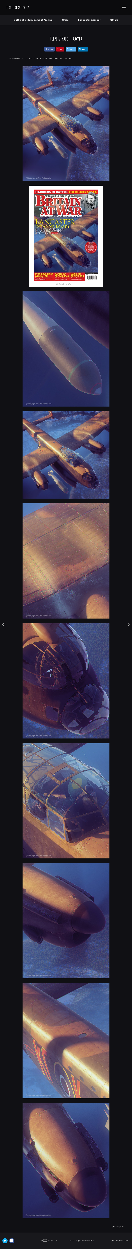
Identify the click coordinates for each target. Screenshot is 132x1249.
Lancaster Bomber (89, 20)
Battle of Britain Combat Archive (33, 20)
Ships (65, 20)
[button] (118, 1226)
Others (114, 20)
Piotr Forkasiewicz (17, 7)
